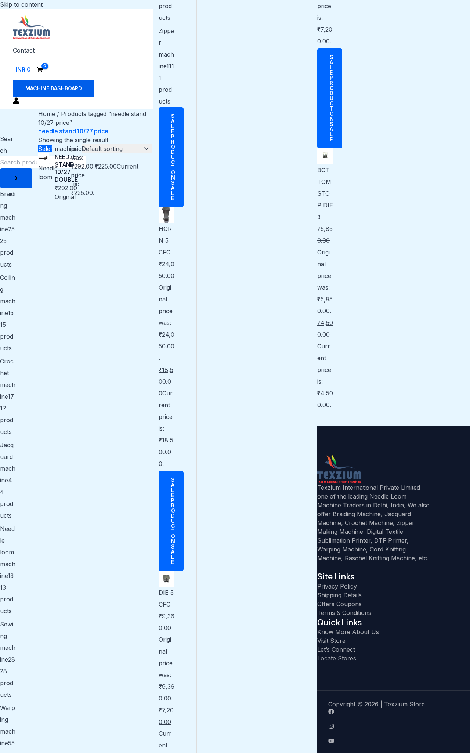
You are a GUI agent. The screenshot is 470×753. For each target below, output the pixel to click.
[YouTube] (393, 741)
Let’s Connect (336, 649)
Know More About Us (348, 632)
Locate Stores (336, 658)
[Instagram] (393, 726)
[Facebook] (393, 711)
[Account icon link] (16, 100)
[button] (53, 88)
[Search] (16, 178)
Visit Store (331, 640)
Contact (24, 50)
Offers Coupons (339, 604)
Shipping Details (339, 595)
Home (46, 113)
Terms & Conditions (344, 612)
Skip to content (21, 4)
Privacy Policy (337, 586)
